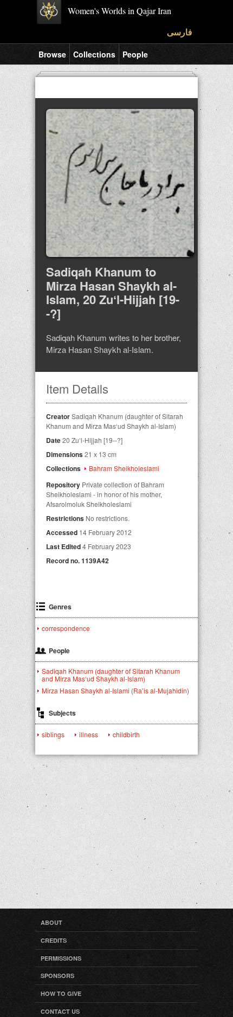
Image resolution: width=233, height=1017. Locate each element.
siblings (53, 734)
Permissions (61, 958)
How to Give (61, 993)
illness (88, 734)
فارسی (179, 31)
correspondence (66, 628)
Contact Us (60, 1011)
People (135, 54)
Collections (94, 54)
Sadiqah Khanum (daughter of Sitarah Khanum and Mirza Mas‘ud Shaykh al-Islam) (111, 675)
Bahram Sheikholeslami (124, 468)
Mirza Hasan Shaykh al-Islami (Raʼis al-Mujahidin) (115, 690)
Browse (52, 54)
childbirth (126, 734)
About (51, 922)
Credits (54, 940)
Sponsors (57, 975)
